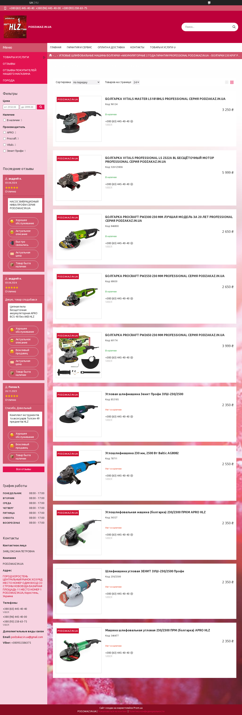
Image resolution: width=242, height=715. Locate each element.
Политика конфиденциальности (146, 711)
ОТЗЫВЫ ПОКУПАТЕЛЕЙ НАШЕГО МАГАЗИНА (19, 72)
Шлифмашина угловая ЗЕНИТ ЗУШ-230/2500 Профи (144, 571)
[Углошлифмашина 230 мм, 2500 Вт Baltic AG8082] (79, 473)
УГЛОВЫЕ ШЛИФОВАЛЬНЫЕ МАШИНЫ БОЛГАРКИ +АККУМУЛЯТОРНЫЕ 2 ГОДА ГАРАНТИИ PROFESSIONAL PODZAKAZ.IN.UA (134, 55)
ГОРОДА (9, 80)
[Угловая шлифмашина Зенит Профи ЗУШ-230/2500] (79, 414)
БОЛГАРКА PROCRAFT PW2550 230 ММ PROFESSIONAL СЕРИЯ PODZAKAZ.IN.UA (165, 276)
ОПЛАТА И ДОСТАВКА (111, 47)
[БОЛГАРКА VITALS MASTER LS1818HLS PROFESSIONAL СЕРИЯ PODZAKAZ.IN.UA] (79, 119)
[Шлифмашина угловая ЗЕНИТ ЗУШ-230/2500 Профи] (79, 591)
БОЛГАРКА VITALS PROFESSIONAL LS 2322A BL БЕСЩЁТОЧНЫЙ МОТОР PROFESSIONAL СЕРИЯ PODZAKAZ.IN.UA (159, 159)
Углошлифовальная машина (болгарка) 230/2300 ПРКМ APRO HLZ (155, 512)
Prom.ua (138, 708)
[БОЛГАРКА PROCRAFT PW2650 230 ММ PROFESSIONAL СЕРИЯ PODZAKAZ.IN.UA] (79, 355)
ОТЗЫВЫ (9, 63)
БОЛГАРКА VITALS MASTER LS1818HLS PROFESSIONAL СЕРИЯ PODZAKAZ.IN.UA (165, 98)
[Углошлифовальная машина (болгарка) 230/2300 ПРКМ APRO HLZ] (79, 532)
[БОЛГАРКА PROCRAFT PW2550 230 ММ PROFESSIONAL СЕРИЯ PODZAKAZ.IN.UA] (79, 296)
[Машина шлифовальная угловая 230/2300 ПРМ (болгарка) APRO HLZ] (79, 650)
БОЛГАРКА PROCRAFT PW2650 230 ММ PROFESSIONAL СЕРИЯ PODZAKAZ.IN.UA (165, 335)
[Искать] (234, 27)
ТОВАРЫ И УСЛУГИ (161, 47)
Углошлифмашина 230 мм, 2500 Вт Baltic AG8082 (142, 453)
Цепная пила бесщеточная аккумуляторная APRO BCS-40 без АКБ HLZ (23, 311)
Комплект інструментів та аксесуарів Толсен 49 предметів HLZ (25, 418)
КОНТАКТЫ (137, 47)
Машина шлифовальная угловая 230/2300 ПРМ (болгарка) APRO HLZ (157, 630)
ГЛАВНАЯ (55, 47)
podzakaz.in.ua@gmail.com (27, 637)
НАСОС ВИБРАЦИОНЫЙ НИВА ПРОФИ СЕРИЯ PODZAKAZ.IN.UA (24, 205)
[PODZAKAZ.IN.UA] (15, 26)
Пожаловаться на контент (112, 711)
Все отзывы (23, 469)
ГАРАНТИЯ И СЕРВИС (79, 47)
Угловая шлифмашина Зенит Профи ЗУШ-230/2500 (144, 394)
